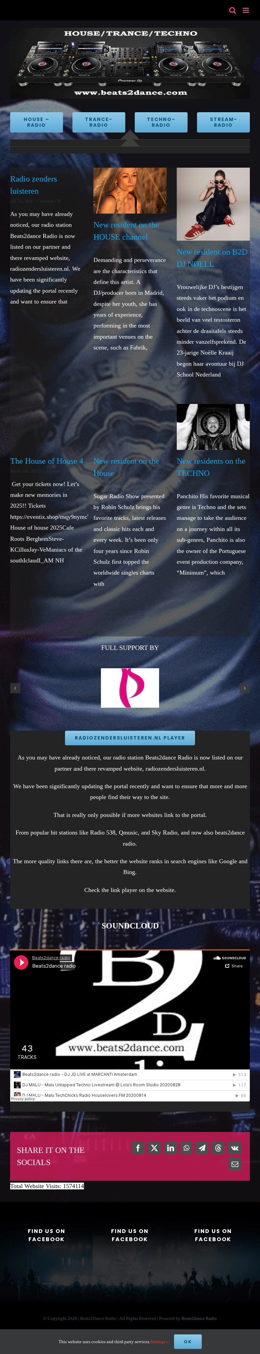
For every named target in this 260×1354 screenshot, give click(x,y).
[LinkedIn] (170, 1148)
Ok (188, 1341)
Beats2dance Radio (199, 1318)
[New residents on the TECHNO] (213, 427)
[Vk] (234, 1148)
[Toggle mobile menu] (246, 10)
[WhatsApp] (186, 1148)
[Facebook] (138, 1148)
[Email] (235, 1164)
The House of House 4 (46, 461)
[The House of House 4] (46, 427)
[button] (15, 688)
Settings (158, 1341)
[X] (154, 1148)
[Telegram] (202, 1148)
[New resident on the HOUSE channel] (130, 191)
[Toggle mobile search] (232, 10)
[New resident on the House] (130, 427)
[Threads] (218, 1148)
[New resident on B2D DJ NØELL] (213, 204)
